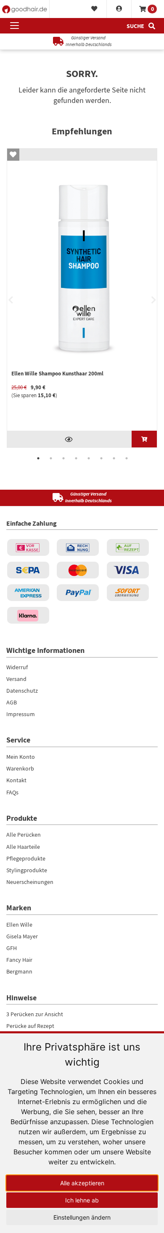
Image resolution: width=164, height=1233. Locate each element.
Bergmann (19, 971)
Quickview (69, 439)
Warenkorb (20, 768)
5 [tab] (89, 458)
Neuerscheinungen (29, 882)
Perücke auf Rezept (30, 1026)
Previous (10, 300)
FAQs (12, 792)
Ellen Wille (19, 924)
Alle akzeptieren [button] (82, 1183)
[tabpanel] (82, 298)
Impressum (20, 714)
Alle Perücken (23, 834)
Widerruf (17, 667)
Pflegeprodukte (25, 858)
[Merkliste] (94, 9)
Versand (16, 679)
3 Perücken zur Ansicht (34, 1014)
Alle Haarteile (23, 846)
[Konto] (119, 9)
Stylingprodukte (26, 870)
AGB (11, 702)
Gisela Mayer (22, 936)
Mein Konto (20, 756)
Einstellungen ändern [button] (82, 1217)
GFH (11, 948)
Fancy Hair (19, 959)
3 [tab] (63, 458)
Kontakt (16, 780)
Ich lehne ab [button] (82, 1200)
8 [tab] (126, 458)
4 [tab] (76, 458)
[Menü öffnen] (14, 25)
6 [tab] (101, 458)
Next (153, 300)
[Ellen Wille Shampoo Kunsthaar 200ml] (144, 439)
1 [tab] (38, 458)
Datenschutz (22, 690)
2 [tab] (51, 458)
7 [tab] (114, 458)
